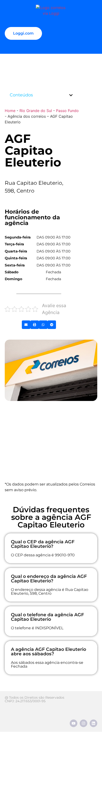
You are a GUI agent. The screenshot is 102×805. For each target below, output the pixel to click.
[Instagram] (83, 723)
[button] (71, 95)
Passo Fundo (67, 110)
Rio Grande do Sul (35, 110)
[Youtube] (73, 723)
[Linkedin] (93, 723)
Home (10, 110)
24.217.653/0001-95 (30, 701)
